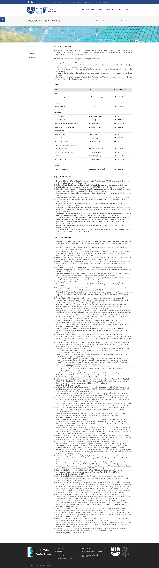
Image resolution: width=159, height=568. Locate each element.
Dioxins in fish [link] (86, 548)
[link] (2, 19)
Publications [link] (32, 57)
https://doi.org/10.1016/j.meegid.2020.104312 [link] (77, 391)
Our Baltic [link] (58, 552)
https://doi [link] (123, 330)
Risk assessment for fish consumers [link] (90, 555)
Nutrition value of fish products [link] (92, 552)
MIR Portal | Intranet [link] (96, 2)
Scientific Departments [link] (108, 20)
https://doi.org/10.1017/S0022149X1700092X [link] (90, 302)
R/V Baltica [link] (72, 2)
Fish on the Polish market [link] (63, 558)
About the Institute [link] (91, 9)
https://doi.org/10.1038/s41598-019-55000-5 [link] (110, 306)
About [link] (30, 47)
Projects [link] (31, 54)
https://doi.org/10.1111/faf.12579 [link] (119, 488)
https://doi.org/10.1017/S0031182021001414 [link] (83, 401)
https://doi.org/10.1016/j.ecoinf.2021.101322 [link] (109, 492)
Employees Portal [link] (86, 2)
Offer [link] (101, 9)
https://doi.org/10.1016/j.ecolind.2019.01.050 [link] (115, 310)
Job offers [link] (105, 2)
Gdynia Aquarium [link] (59, 2)
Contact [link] (121, 9)
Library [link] (66, 2)
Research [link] (107, 9)
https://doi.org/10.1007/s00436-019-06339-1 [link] (81, 318)
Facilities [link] (114, 9)
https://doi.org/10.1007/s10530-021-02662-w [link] (90, 468)
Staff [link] (30, 50)
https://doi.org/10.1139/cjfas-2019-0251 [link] (72, 352)
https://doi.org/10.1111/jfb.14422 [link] (85, 377)
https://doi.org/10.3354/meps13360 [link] (68, 371)
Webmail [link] (79, 2)
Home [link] (82, 9)
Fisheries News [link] (60, 548)
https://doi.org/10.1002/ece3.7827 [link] (73, 480)
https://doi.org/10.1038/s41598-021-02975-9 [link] (71, 417)
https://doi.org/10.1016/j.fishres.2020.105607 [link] (77, 357)
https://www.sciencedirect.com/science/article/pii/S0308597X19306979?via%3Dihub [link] (101, 395)
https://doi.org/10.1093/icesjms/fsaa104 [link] (69, 385)
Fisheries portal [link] (60, 555)
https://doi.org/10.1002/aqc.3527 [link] (67, 506)
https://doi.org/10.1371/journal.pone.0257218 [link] (71, 474)
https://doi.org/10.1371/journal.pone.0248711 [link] (105, 498)
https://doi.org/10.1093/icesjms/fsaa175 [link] (86, 365)
